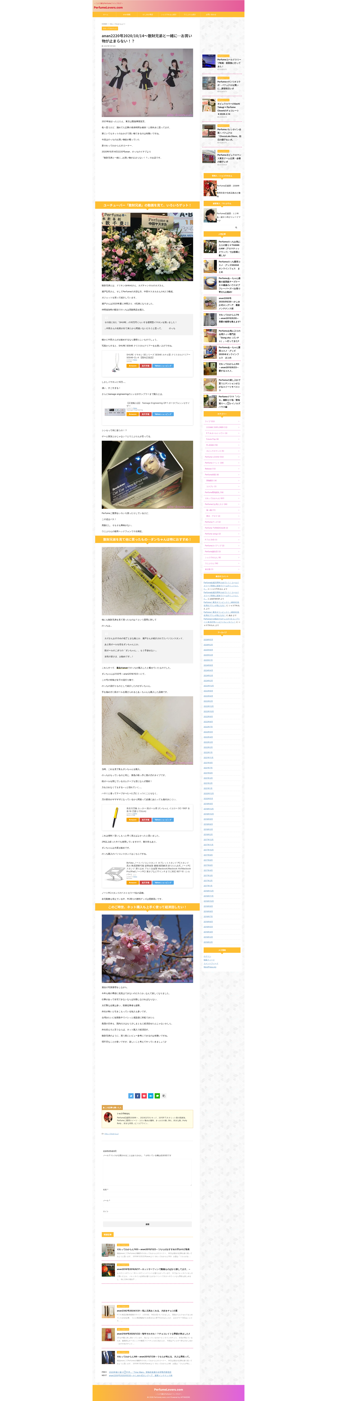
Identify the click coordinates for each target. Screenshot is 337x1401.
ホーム (105, 14)
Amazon (133, 366)
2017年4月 (208, 870)
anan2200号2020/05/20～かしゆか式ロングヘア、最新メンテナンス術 (140, 1375)
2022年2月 (208, 747)
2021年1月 (208, 788)
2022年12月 (209, 706)
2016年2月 (208, 942)
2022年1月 (208, 752)
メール (106, 1200)
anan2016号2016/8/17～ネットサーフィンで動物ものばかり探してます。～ (153, 1269)
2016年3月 (208, 937)
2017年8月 (208, 860)
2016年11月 (209, 896)
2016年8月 (208, 911)
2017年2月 (208, 880)
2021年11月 (208, 757)
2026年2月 (208, 645)
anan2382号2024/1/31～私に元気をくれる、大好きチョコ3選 (147, 1310)
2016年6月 (208, 921)
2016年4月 (208, 932)
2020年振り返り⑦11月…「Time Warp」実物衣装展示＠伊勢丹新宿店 (140, 1372)
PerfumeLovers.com (108, 7)
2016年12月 (209, 891)
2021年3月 (208, 778)
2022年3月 (208, 742)
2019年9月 (208, 804)
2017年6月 (208, 865)
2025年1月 (208, 660)
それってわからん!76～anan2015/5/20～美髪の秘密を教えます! (230, 318)
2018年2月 (208, 834)
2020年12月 (209, 793)
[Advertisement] (147, 180)
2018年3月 (208, 829)
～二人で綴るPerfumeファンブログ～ (168, 1394)
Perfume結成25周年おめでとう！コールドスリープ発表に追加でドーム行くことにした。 (221, 585)
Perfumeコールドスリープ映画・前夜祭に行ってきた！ (229, 63)
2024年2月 (208, 680)
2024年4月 (208, 670)
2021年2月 (208, 783)
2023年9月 (208, 691)
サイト (106, 1211)
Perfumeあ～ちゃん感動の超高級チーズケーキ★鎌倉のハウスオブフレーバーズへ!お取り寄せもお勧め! (230, 285)
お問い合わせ (211, 14)
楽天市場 (145, 366)
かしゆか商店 (148, 14)
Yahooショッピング (163, 366)
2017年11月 (208, 845)
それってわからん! (111, 1134)
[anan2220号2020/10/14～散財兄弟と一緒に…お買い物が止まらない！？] (150, 1095)
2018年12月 (209, 809)
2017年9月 (208, 855)
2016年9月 (208, 906)
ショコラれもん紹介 (169, 14)
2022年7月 (208, 727)
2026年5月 (208, 639)
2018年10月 (209, 814)
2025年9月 (208, 650)
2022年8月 (208, 721)
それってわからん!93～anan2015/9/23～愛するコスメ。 (229, 367)
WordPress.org (210, 967)
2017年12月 (209, 839)
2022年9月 (208, 716)
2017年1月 (208, 886)
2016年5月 (208, 927)
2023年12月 (209, 686)
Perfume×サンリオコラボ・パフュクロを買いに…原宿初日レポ (229, 85)
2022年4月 (208, 737)
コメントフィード (211, 963)
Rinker (135, 360)
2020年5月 (208, 798)
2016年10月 (209, 901)
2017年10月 (209, 850)
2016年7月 (208, 916)
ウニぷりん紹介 (190, 14)
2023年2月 (208, 701)
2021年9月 (208, 763)
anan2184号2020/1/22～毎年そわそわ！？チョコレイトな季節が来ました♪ (153, 1333)
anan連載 (126, 14)
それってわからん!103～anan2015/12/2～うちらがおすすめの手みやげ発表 (153, 1249)
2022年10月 (209, 711)
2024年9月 (208, 665)
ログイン (207, 956)
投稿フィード (209, 960)
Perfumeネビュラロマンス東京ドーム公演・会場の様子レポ (229, 158)
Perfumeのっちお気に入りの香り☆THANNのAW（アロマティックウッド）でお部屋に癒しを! (229, 248)
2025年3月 (208, 655)
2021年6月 (208, 773)
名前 (105, 1189)
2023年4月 (208, 696)
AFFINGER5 (185, 1397)
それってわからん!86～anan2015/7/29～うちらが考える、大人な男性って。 (154, 1356)
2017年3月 (208, 875)
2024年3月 (208, 675)
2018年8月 (208, 824)
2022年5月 (208, 732)
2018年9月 (208, 819)
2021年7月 (208, 768)
